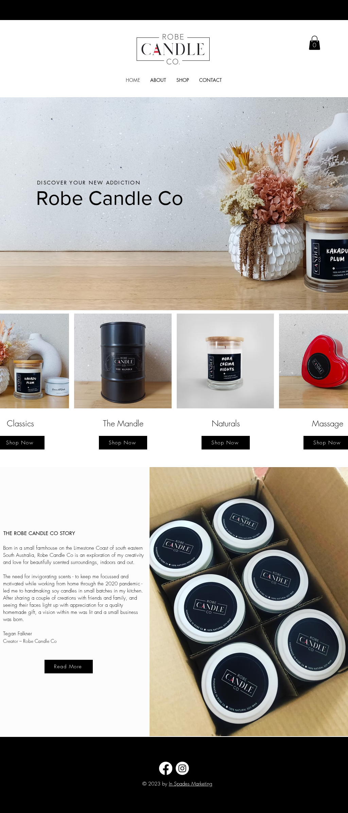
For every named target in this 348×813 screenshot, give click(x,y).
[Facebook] (165, 768)
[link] (314, 43)
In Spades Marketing (190, 783)
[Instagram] (182, 768)
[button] (182, 80)
